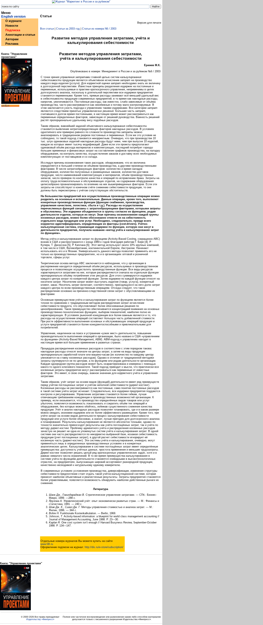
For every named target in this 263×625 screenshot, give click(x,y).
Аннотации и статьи (20, 34)
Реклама (11, 43)
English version (13, 16)
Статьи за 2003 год (68, 28)
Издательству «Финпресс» (40, 619)
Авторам (11, 39)
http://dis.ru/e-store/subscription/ (104, 547)
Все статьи (47, 28)
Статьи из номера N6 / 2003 (99, 28)
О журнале (13, 21)
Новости (11, 25)
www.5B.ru (46, 544)
